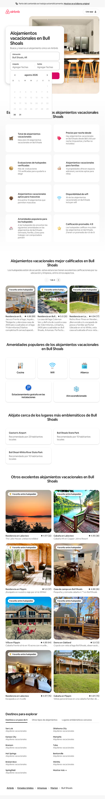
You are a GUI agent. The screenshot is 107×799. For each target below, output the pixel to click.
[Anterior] (46, 280)
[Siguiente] (58, 280)
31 (20, 114)
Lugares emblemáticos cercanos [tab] (77, 720)
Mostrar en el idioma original (76, 3)
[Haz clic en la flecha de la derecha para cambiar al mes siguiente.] (47, 75)
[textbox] (22, 67)
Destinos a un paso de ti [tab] (16, 720)
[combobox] (34, 57)
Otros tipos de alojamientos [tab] (44, 720)
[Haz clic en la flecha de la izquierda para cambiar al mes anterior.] (15, 75)
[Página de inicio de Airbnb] (13, 11)
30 (15, 114)
